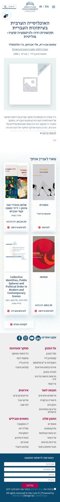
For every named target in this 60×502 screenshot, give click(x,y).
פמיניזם (24, 442)
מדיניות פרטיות (48, 442)
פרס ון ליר (23, 362)
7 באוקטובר (22, 424)
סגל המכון (51, 353)
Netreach (17, 495)
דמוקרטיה (23, 433)
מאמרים (52, 424)
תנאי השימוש (36, 489)
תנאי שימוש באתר (47, 446)
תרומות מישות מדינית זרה (45, 378)
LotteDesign (41, 495)
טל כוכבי (14, 300)
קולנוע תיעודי (21, 367)
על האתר (51, 437)
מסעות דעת (22, 358)
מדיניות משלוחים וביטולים (47, 410)
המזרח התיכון (21, 437)
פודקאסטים (50, 428)
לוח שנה (24, 404)
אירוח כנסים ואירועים (45, 367)
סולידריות (23, 428)
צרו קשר (52, 383)
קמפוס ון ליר (50, 358)
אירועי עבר (23, 400)
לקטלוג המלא (20, 324)
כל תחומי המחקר (20, 353)
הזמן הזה (51, 404)
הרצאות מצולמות (47, 433)
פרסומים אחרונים (47, 395)
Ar (40, 6)
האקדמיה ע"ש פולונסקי (44, 362)
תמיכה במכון (50, 372)
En (47, 6)
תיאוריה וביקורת (48, 400)
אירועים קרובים (20, 395)
